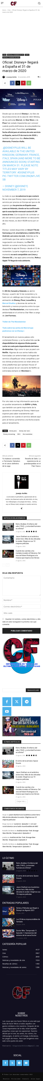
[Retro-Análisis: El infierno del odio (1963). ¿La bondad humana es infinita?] (8, 527)
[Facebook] (12, 83)
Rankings (6, 542)
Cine (9, 10)
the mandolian (27, 434)
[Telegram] (26, 701)
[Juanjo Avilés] (3, 77)
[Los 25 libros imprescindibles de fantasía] (8, 922)
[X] (17, 83)
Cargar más (21, 801)
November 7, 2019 (13, 189)
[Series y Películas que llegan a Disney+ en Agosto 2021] (8, 911)
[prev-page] (3, 564)
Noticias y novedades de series (11, 57)
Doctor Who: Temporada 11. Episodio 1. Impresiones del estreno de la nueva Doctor (26, 933)
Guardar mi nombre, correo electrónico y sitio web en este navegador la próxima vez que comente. (21, 621)
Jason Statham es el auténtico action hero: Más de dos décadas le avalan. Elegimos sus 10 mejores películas (21, 817)
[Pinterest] (23, 83)
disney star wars (24, 431)
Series (27, 55)
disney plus (13, 431)
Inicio (4, 10)
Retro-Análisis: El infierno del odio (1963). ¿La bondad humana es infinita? (28, 526)
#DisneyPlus (25, 172)
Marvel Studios (9, 303)
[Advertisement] (21, 34)
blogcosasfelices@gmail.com (26, 1046)
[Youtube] (6, 711)
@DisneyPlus (12, 147)
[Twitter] (16, 701)
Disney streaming (9, 434)
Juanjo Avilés (12, 77)
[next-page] (7, 564)
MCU (18, 434)
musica (5, 556)
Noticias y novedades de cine (15, 55)
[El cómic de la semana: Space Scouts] (8, 764)
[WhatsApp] (28, 83)
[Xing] (21, 508)
